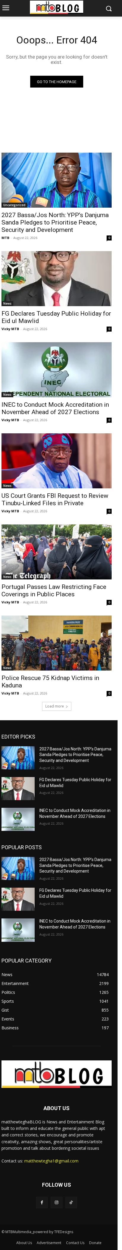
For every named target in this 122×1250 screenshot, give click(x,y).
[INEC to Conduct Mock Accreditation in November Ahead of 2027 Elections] (56, 369)
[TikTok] (71, 1202)
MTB (5, 237)
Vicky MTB (10, 329)
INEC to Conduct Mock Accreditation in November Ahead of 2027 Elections (55, 408)
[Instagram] (56, 1202)
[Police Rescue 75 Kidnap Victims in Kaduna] (56, 643)
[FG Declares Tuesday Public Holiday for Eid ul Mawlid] (56, 278)
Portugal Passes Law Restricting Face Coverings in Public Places (53, 590)
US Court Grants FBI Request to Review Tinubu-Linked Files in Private (54, 499)
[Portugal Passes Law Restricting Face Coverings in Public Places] (56, 551)
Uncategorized (14, 205)
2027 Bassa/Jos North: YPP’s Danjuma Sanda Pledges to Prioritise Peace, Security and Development (55, 222)
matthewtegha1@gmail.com (51, 1161)
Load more (54, 706)
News (7, 303)
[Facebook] (42, 1202)
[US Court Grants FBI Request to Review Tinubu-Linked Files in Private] (56, 460)
